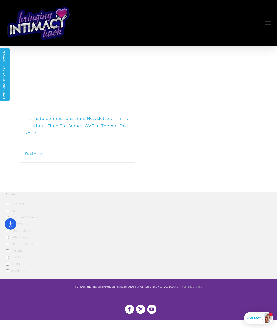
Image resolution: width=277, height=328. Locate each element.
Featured (17, 204)
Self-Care (17, 237)
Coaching (17, 257)
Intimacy (16, 224)
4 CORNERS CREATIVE (191, 287)
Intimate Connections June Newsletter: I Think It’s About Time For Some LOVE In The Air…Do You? (76, 126)
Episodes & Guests (24, 217)
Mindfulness (19, 244)
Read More (33, 154)
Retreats (16, 251)
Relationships (20, 231)
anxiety (15, 270)
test (13, 211)
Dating (15, 264)
